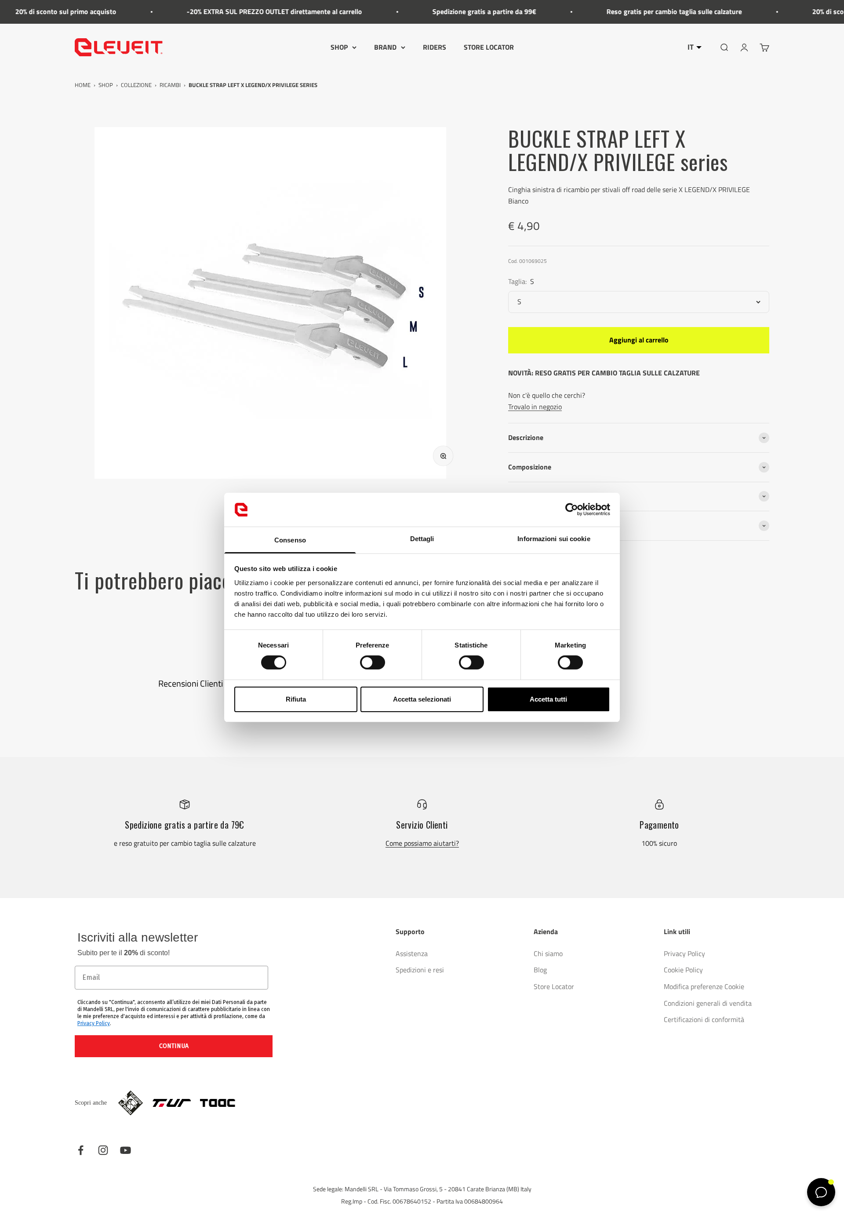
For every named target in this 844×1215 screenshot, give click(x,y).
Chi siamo (548, 953)
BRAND (385, 47)
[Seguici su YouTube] (125, 1150)
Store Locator (554, 986)
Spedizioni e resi (420, 969)
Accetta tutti (548, 699)
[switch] (372, 662)
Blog (540, 969)
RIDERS (434, 47)
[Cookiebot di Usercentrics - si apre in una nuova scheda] (571, 509)
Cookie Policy (683, 969)
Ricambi (170, 84)
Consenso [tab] (290, 540)
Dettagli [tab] (422, 538)
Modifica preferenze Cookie (704, 986)
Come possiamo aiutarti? (422, 843)
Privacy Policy (93, 1023)
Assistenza (412, 953)
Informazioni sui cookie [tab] (553, 538)
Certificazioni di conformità (704, 1019)
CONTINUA (174, 1046)
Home (83, 84)
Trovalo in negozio (535, 406)
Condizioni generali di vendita (708, 1003)
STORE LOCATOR (489, 47)
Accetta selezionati (422, 699)
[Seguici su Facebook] (81, 1150)
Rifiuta (296, 699)
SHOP (339, 47)
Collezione (136, 84)
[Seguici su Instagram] (103, 1150)
